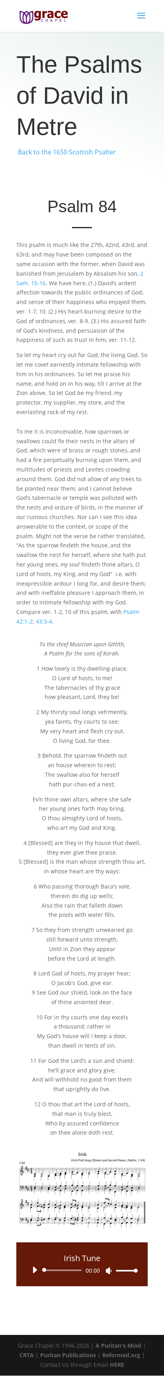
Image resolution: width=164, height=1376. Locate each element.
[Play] (34, 1269)
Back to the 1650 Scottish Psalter (67, 152)
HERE (117, 1364)
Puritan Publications (68, 1355)
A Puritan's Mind (118, 1345)
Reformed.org (121, 1355)
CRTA (27, 1355)
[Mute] (108, 1270)
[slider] (124, 1270)
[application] (82, 1270)
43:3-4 (44, 621)
